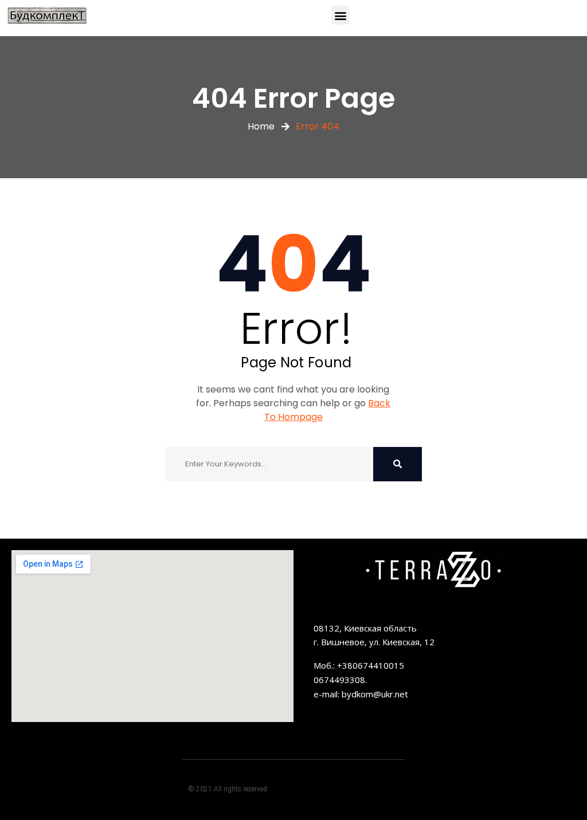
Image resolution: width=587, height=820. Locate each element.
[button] (340, 15)
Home (261, 126)
